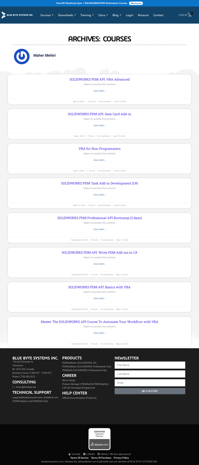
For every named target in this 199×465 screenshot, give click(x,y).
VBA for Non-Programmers (99, 148)
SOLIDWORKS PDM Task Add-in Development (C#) (99, 183)
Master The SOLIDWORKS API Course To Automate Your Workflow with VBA (99, 322)
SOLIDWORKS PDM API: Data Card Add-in (99, 114)
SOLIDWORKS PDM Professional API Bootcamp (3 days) (99, 218)
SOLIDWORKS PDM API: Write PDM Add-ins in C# (99, 252)
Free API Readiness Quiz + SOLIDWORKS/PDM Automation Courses (98, 3)
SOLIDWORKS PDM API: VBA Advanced (99, 79)
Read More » (99, 91)
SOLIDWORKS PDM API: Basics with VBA (99, 287)
